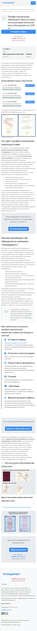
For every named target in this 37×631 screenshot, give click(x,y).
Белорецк (14, 607)
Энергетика (7, 11)
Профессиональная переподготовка (22, 9)
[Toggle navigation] (33, 3)
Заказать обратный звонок (18, 429)
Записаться (30, 85)
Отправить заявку (18, 32)
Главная (4, 9)
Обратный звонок (18, 550)
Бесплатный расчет (18, 229)
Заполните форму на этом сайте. (15, 343)
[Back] (3, 18)
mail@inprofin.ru (6, 610)
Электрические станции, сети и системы (16, 507)
